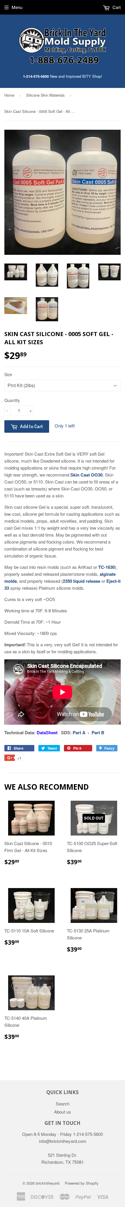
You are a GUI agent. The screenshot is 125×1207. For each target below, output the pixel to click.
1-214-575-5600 (36, 76)
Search (62, 1103)
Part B (98, 732)
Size (8, 374)
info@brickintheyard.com (62, 1141)
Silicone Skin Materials (45, 95)
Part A (79, 732)
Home (9, 95)
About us (62, 1112)
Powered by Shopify (82, 1183)
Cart (116, 7)
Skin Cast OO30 (86, 475)
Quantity (12, 400)
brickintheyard (47, 1183)
